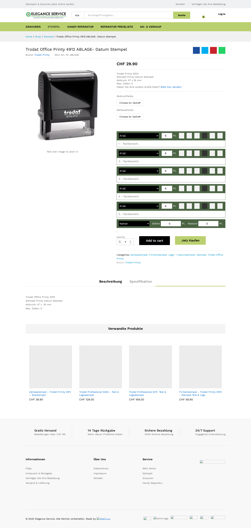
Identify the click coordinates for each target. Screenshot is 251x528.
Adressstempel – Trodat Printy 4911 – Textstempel (50, 393)
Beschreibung (110, 281)
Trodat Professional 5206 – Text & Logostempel (99, 393)
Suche (181, 15)
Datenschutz (101, 468)
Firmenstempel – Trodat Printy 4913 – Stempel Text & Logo (200, 393)
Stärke (156, 223)
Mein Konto (149, 468)
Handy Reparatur (80, 26)
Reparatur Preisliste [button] (117, 26)
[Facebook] (143, 494)
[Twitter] (148, 494)
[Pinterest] (159, 494)
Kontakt (180, 4)
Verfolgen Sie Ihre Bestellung (208, 4)
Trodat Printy (42, 54)
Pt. (174, 135)
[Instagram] (164, 494)
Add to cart (154, 240)
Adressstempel (139, 254)
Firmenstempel (158, 254)
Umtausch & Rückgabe (39, 473)
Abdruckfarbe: (125, 96)
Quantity (121, 237)
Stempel (201, 254)
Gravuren (33, 26)
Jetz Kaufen (190, 240)
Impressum (100, 473)
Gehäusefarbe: (125, 110)
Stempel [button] (54, 26)
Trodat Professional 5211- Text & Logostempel (147, 393)
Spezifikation (141, 281)
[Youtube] (154, 494)
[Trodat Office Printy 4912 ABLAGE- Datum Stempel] (196, 50)
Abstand (192, 223)
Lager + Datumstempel (181, 254)
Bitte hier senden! (171, 87)
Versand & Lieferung (37, 483)
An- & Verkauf (151, 26)
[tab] (110, 283)
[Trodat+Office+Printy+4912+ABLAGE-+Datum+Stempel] (204, 50)
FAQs (28, 468)
